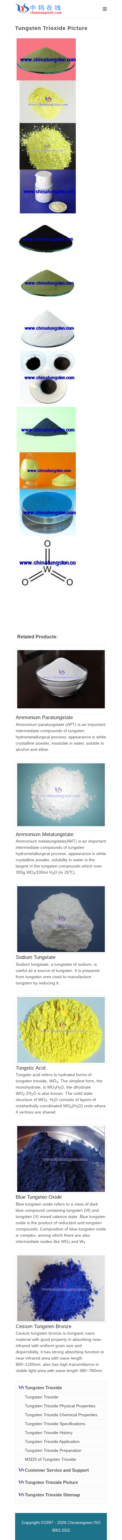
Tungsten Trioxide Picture (51, 1482)
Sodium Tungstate (35, 957)
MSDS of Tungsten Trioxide (50, 1459)
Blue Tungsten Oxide (39, 1197)
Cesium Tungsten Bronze (43, 1326)
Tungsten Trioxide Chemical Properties (61, 1414)
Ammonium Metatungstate (44, 834)
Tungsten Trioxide (41, 1397)
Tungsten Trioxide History (49, 1432)
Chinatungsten (80, 1522)
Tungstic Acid (30, 1068)
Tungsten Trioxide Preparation (53, 1450)
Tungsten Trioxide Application (52, 1441)
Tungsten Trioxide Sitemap (52, 1494)
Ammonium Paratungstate (44, 717)
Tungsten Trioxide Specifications (55, 1423)
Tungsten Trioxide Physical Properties (60, 1405)
